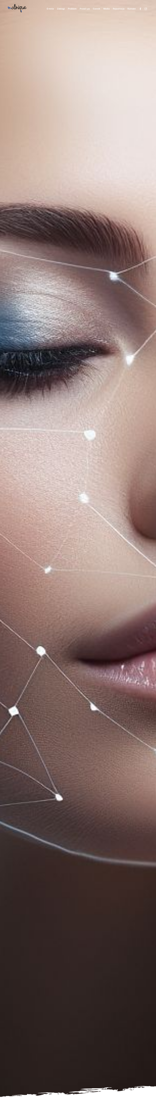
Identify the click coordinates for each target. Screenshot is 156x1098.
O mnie (50, 8)
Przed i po (85, 8)
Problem (72, 8)
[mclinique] (17, 11)
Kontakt (131, 8)
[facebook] (140, 8)
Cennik (96, 8)
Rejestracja (118, 8)
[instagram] (145, 8)
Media (106, 8)
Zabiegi (61, 8)
